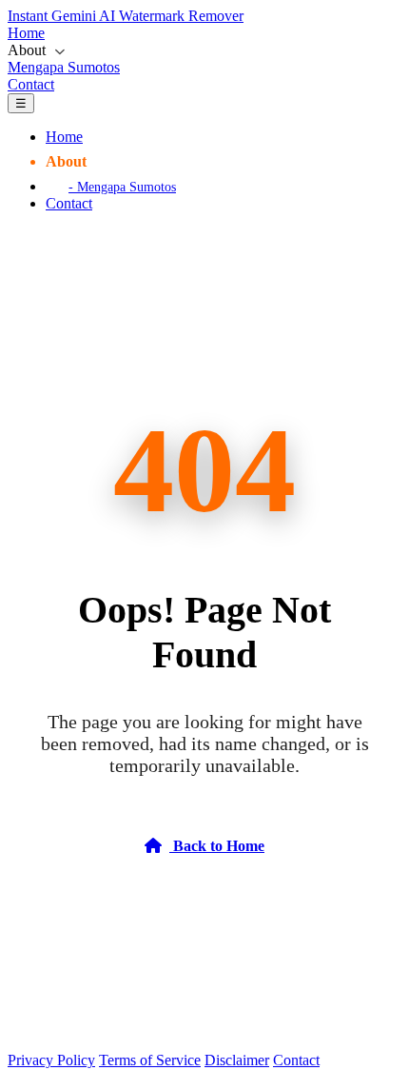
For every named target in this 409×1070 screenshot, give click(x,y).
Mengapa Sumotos (64, 67)
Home (26, 33)
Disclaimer (236, 1060)
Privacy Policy (51, 1060)
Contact (31, 84)
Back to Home (216, 846)
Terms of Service (150, 1060)
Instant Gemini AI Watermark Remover (125, 16)
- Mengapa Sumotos (122, 186)
